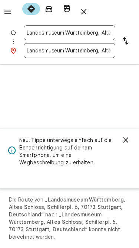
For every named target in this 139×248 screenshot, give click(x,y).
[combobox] (69, 32)
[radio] (31, 8)
